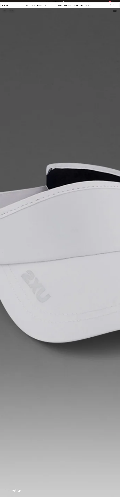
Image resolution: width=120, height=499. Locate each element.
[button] (117, 5)
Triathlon (59, 5)
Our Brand (88, 5)
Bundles (75, 5)
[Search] (110, 5)
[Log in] (114, 5)
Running (45, 5)
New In (28, 5)
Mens (33, 5)
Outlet (81, 5)
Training (52, 5)
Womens (39, 5)
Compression (67, 5)
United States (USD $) (115, 1)
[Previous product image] (3, 252)
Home (4, 11)
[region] (60, 252)
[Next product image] (117, 252)
